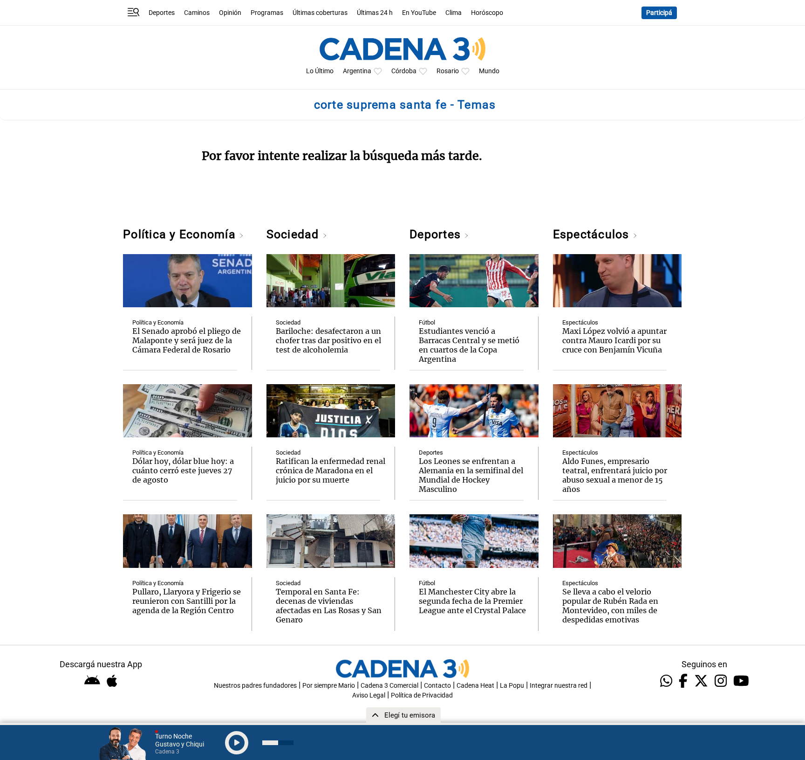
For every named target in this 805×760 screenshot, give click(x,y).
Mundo (489, 71)
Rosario (448, 71)
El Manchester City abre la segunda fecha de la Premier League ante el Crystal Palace (472, 601)
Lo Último (320, 71)
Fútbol (427, 322)
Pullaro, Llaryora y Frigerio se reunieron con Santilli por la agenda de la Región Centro (186, 601)
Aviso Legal (368, 695)
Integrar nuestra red (558, 686)
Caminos (197, 13)
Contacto (437, 686)
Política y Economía (181, 234)
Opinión (230, 13)
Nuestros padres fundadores (255, 686)
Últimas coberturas (320, 13)
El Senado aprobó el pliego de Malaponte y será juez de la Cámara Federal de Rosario (186, 340)
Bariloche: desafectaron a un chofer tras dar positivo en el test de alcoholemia (328, 340)
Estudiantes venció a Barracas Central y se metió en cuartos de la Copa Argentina (469, 345)
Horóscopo (487, 13)
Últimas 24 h (375, 13)
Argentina (357, 71)
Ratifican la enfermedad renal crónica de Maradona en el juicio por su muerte (330, 470)
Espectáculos (593, 234)
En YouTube (419, 13)
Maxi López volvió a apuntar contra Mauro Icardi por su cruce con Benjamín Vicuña (614, 340)
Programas (267, 13)
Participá (659, 13)
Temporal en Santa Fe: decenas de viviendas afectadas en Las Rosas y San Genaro (329, 605)
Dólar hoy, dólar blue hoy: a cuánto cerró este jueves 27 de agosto (183, 470)
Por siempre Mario (328, 686)
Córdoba (403, 71)
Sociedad (294, 234)
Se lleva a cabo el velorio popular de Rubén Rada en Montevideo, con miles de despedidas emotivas (610, 605)
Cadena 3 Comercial (389, 686)
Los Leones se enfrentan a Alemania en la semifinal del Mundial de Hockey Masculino (471, 475)
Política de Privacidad (422, 695)
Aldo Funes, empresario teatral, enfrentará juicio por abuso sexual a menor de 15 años (614, 475)
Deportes (162, 13)
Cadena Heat (475, 686)
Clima (453, 13)
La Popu (512, 686)
